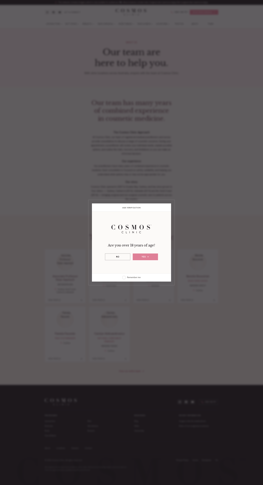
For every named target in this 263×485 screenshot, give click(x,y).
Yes (144, 256)
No (117, 256)
